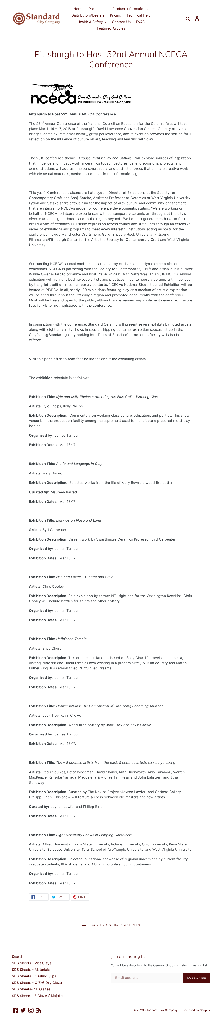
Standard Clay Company (161, 1010)
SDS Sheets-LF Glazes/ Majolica (38, 995)
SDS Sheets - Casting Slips (34, 976)
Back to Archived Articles (114, 925)
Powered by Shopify (196, 1010)
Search (17, 956)
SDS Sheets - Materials (31, 969)
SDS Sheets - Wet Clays (31, 963)
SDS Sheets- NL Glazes (31, 989)
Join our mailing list (128, 956)
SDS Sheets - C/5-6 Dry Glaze (37, 982)
